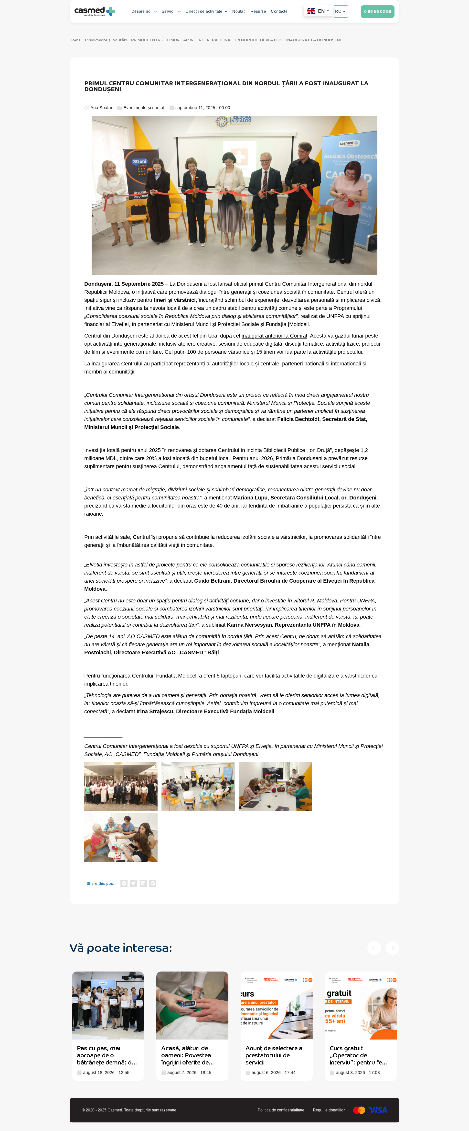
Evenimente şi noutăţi (106, 39)
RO (338, 11)
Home (75, 39)
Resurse (258, 11)
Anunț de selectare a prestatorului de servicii (273, 1055)
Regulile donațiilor (329, 1110)
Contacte (279, 11)
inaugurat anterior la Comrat (274, 336)
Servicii (169, 11)
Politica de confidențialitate (281, 1110)
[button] (124, 883)
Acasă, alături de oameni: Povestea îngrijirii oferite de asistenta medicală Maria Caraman (187, 1062)
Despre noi (141, 11)
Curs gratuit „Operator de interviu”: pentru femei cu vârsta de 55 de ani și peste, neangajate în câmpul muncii (361, 1065)
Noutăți (239, 11)
